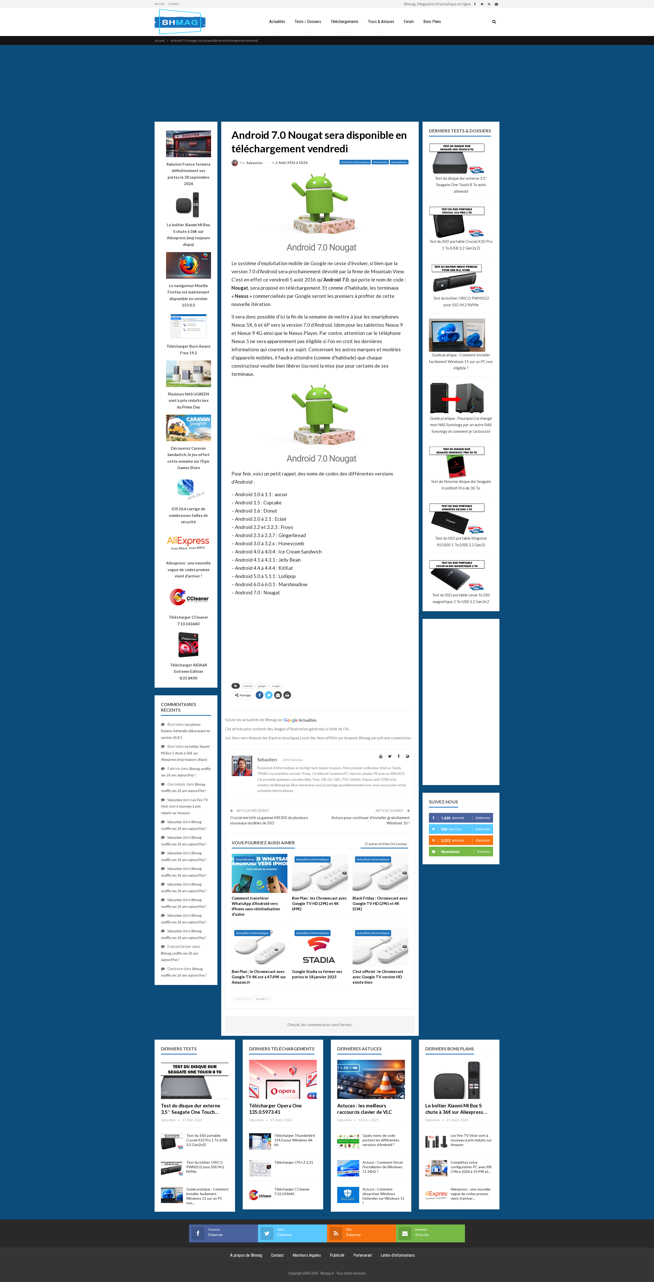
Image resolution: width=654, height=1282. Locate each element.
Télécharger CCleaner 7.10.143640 (292, 1191)
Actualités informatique (355, 162)
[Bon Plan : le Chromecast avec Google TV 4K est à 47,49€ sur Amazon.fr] (259, 947)
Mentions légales (307, 1255)
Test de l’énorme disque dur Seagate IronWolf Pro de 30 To (461, 484)
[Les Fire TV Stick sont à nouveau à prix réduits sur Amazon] (436, 1141)
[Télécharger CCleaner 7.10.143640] (260, 1195)
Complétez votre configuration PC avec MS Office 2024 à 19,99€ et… (471, 1167)
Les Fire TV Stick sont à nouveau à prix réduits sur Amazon (184, 806)
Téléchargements (344, 21)
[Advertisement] (327, 83)
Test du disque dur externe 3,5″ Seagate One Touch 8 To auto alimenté (461, 185)
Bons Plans (432, 21)
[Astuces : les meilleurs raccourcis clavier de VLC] (371, 1079)
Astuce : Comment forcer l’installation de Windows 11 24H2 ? (383, 1167)
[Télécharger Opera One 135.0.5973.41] (283, 1079)
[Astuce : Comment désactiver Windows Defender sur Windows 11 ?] (348, 1195)
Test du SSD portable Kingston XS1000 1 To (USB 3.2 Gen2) (461, 541)
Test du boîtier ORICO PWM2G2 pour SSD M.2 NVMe (461, 301)
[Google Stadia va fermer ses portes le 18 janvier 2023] (320, 947)
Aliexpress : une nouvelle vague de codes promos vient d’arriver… (471, 1193)
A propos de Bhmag (246, 1255)
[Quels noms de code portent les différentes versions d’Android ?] (348, 1141)
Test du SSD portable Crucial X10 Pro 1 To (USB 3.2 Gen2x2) (461, 244)
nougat (276, 685)
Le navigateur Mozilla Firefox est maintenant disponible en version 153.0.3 (188, 295)
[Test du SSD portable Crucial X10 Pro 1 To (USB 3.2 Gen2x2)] (172, 1141)
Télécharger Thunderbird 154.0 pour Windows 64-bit (294, 1140)
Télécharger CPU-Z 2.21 (293, 1162)
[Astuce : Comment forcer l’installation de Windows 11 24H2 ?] (348, 1168)
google (262, 685)
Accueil (160, 3)
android (247, 685)
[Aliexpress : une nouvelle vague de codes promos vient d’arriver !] (436, 1195)
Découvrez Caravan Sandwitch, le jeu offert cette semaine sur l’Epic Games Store (188, 458)
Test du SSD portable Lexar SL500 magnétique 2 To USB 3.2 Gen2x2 (461, 598)
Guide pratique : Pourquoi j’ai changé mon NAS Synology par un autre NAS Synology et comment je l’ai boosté (461, 425)
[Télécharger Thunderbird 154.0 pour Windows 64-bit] (260, 1141)
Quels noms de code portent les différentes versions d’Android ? (381, 1140)
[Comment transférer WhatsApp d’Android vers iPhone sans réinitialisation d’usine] (259, 873)
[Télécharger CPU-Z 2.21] (260, 1168)
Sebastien (174, 800)
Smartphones (399, 162)
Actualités (277, 21)
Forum (409, 21)
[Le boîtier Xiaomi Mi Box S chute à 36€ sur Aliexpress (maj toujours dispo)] (459, 1079)
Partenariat (362, 1255)
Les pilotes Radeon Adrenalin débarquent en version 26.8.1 (185, 731)
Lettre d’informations (398, 1255)
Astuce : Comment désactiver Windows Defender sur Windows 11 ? (383, 1196)
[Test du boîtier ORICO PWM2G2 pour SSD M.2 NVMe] (172, 1168)
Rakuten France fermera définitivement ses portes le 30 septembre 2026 (188, 174)
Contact (173, 3)
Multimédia (380, 162)
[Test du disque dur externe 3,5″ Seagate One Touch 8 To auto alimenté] (195, 1079)
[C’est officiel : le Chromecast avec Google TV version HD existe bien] (380, 947)
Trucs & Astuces (381, 21)
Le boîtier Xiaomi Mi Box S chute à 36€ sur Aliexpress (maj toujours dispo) (188, 234)
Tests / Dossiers (308, 21)
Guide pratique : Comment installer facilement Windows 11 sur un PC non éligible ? (461, 361)
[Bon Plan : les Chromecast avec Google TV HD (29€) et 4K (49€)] (320, 873)
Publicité (337, 1255)
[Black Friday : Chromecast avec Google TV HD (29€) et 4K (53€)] (380, 873)
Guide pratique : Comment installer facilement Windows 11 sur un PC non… (207, 1196)
